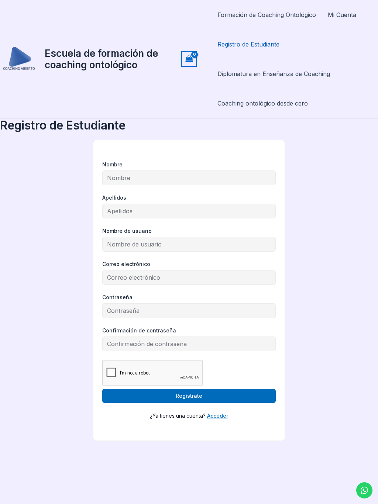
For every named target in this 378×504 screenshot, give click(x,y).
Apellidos (114, 197)
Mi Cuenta (342, 14)
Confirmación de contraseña (139, 330)
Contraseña (117, 297)
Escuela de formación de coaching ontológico (101, 59)
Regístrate (189, 396)
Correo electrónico (126, 264)
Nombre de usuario (127, 231)
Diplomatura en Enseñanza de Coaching (273, 73)
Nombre (112, 164)
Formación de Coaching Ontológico (266, 14)
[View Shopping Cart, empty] (189, 58)
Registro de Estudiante (248, 44)
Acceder (217, 415)
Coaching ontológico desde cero (262, 103)
